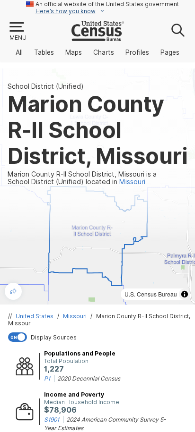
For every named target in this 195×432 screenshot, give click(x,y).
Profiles (137, 52)
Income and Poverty (74, 394)
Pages (169, 52)
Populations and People (79, 353)
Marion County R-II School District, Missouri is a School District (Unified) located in (82, 178)
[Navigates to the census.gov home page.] (97, 37)
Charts (103, 52)
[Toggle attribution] (184, 294)
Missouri (75, 316)
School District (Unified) (46, 86)
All (19, 52)
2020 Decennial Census (88, 378)
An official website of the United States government (107, 4)
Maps (73, 52)
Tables (44, 52)
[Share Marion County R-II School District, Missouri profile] (13, 291)
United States (34, 316)
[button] (17, 31)
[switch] (99, 337)
